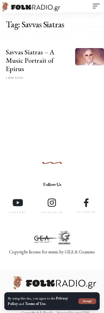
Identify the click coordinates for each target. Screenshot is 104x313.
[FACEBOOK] (86, 202)
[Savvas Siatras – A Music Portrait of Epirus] (89, 56)
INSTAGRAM (52, 212)
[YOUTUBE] (18, 202)
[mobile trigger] (96, 6)
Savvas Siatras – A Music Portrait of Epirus (30, 60)
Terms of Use (35, 303)
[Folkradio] (31, 7)
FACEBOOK (86, 211)
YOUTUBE (18, 212)
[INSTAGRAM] (52, 202)
